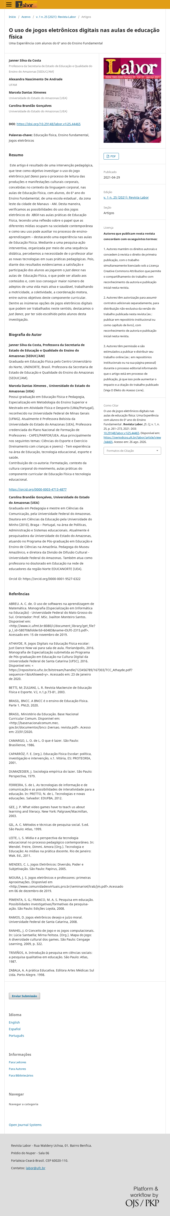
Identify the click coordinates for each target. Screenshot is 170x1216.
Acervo (26, 17)
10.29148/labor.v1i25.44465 (121, 433)
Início (12, 17)
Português (16, 1035)
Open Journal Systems (25, 1125)
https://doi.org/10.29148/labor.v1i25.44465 (49, 124)
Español (15, 1029)
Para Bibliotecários (21, 1075)
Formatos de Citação (120, 451)
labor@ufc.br (35, 1168)
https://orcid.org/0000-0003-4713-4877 (38, 489)
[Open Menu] (8, 4)
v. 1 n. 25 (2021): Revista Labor (56, 17)
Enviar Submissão (24, 996)
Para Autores (17, 1069)
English (14, 1022)
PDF (113, 156)
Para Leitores (17, 1062)
